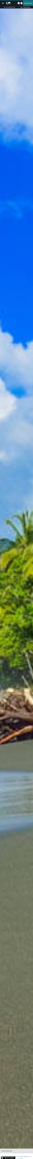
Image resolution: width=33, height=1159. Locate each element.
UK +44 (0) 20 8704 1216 (9, 7)
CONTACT (28, 3)
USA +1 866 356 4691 (25, 7)
